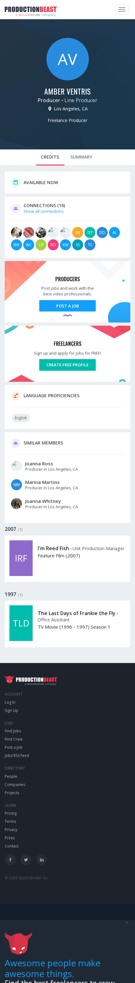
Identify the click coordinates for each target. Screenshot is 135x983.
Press (9, 837)
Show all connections (44, 211)
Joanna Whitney (43, 501)
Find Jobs (13, 731)
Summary (81, 157)
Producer (49, 100)
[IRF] (21, 574)
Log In (10, 702)
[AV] (67, 79)
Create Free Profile (67, 365)
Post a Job (67, 306)
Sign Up (11, 710)
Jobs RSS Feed (17, 755)
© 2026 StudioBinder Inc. (27, 878)
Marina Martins (42, 482)
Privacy (11, 829)
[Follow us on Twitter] (25, 859)
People (11, 776)
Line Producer (80, 100)
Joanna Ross (39, 463)
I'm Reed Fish (53, 548)
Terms (10, 821)
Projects (12, 792)
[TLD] (21, 639)
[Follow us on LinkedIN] (41, 859)
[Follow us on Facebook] (10, 859)
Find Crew (13, 739)
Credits (50, 157)
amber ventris (67, 91)
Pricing (11, 813)
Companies (15, 784)
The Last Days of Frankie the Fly (77, 613)
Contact (12, 846)
